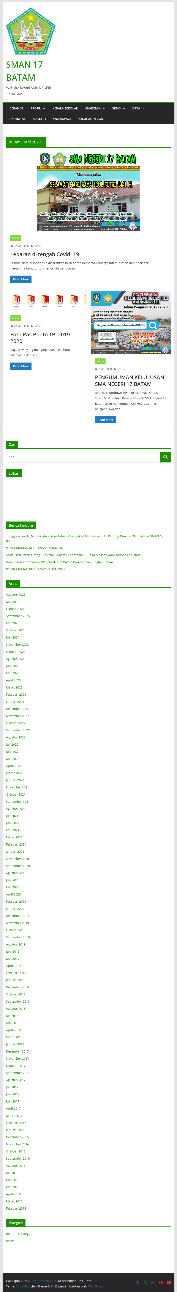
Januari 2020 (15, 909)
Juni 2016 (12, 1180)
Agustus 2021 (15, 809)
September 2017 (18, 1073)
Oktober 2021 (15, 794)
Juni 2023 (12, 666)
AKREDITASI (17, 119)
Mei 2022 (12, 759)
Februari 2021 (16, 844)
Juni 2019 (12, 951)
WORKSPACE (62, 119)
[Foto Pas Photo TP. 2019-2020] (46, 301)
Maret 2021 (14, 837)
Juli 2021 (12, 816)
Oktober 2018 (15, 994)
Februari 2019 (16, 973)
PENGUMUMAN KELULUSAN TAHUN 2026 (35, 548)
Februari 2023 (16, 694)
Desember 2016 (17, 1137)
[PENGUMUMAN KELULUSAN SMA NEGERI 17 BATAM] (131, 322)
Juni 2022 (12, 752)
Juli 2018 (12, 1016)
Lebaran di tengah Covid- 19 (44, 254)
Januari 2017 (15, 1130)
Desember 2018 (17, 987)
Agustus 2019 (15, 944)
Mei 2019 (12, 959)
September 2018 (18, 1001)
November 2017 (17, 1058)
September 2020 (18, 866)
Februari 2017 (16, 1123)
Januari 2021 (15, 851)
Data (136, 108)
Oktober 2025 (15, 609)
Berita (15, 238)
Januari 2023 (15, 702)
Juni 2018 (12, 1023)
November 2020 (17, 859)
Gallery (39, 119)
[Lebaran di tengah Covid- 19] (88, 191)
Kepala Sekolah (65, 108)
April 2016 (13, 1194)
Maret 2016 (14, 1201)
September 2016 (18, 1158)
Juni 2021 (12, 823)
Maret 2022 (14, 773)
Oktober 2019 (15, 930)
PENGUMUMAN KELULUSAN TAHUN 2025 (35, 569)
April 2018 (13, 1030)
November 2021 (17, 787)
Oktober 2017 (15, 1066)
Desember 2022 (17, 709)
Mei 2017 (12, 1101)
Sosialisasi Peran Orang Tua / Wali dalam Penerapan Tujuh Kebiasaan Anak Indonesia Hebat (73, 555)
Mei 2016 (12, 1187)
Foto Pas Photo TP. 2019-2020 (41, 338)
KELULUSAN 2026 (91, 119)
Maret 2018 (14, 1037)
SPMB (116, 108)
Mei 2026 (12, 602)
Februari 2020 (16, 901)
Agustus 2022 (15, 737)
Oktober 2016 (15, 1151)
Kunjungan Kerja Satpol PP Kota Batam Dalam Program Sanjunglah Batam (59, 562)
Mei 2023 (12, 673)
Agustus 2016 (15, 1166)
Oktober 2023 (15, 652)
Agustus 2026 (15, 594)
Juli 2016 (12, 1173)
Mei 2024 (12, 637)
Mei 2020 (12, 887)
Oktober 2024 (15, 630)
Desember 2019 (17, 916)
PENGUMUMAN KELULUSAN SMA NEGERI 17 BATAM (129, 380)
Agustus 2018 (15, 1008)
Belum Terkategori (19, 1234)
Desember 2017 (17, 1051)
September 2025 (18, 616)
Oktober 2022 (15, 723)
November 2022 (17, 716)
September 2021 (18, 801)
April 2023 (13, 680)
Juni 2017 (12, 1094)
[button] (43, 108)
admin (37, 246)
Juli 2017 (12, 1087)
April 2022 (13, 766)
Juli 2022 (12, 744)
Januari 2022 (15, 780)
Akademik (93, 108)
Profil (35, 108)
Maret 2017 (14, 1116)
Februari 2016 (16, 1208)
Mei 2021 (12, 830)
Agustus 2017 (15, 1080)
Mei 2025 (12, 623)
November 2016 (17, 1144)
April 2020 (13, 894)
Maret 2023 (14, 687)
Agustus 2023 (15, 659)
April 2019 (13, 966)
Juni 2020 (12, 880)
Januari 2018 (15, 1044)
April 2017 (13, 1108)
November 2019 (17, 923)
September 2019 (18, 937)
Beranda (16, 108)
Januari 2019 (15, 980)
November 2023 (17, 644)
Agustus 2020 (15, 873)
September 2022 (18, 730)
